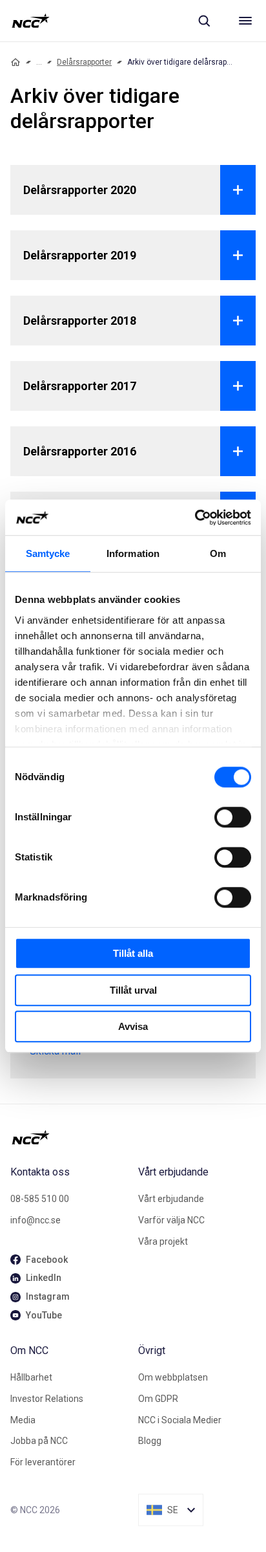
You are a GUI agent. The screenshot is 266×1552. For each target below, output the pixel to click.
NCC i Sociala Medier (179, 1420)
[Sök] (204, 20)
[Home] (15, 62)
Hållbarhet (31, 1377)
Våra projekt (163, 1241)
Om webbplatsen (173, 1377)
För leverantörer (43, 1462)
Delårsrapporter (84, 62)
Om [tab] (218, 553)
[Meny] (245, 20)
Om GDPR (158, 1399)
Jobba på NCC (39, 1441)
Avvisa (133, 1026)
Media (23, 1420)
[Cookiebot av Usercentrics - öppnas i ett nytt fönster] (194, 517)
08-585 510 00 (39, 1199)
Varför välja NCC (171, 1220)
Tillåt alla (133, 953)
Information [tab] (133, 553)
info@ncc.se (35, 1220)
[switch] (232, 817)
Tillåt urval (133, 990)
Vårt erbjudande (171, 1199)
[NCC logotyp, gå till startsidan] (30, 20)
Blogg (149, 1441)
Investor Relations (46, 1399)
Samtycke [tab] (48, 553)
